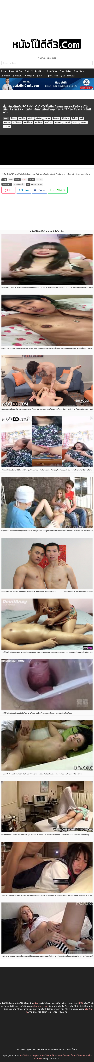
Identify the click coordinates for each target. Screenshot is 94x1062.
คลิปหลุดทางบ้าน (39, 1006)
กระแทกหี (67, 122)
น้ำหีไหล (74, 118)
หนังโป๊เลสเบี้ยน (69, 76)
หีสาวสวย (56, 118)
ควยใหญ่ (7, 122)
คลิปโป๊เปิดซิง (17, 122)
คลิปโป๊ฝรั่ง (38, 122)
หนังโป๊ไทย (53, 71)
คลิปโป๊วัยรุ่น (28, 122)
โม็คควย (13, 118)
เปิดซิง (24, 180)
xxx (12, 71)
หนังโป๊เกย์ (54, 76)
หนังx (35, 1003)
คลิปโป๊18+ (48, 122)
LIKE (9, 190)
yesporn (75, 122)
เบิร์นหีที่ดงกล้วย (19, 184)
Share (24, 190)
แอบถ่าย (42, 76)
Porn (20, 71)
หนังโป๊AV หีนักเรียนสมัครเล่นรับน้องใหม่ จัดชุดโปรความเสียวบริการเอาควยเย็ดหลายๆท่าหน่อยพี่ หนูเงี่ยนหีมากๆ (36, 713)
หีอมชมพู (47, 118)
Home (3, 71)
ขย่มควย (58, 122)
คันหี (81, 118)
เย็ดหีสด (30, 118)
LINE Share (57, 190)
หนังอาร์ (7, 76)
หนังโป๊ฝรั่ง (80, 71)
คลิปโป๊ (30, 71)
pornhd (84, 122)
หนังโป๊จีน (18, 76)
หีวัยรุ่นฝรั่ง (65, 118)
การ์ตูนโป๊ (30, 76)
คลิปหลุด (40, 71)
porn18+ (7, 126)
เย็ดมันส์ (38, 118)
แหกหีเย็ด (22, 118)
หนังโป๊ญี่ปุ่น (66, 71)
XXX (81, 1003)
